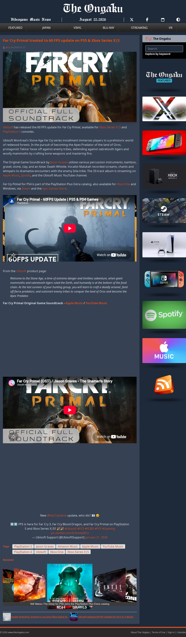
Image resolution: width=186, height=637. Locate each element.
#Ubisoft (71, 529)
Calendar (181, 632)
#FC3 (80, 529)
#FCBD (89, 529)
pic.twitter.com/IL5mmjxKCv (70, 533)
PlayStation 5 (12, 132)
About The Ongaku (140, 632)
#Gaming (108, 529)
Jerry (8, 47)
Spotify (26, 175)
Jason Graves (59, 162)
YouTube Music (96, 303)
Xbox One (123, 184)
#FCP (98, 529)
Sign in (171, 632)
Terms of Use (158, 632)
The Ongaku (162, 39)
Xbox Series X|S (110, 127)
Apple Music (11, 175)
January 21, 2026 (96, 537)
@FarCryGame (57, 515)
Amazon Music (68, 546)
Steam (26, 188)
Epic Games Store (54, 188)
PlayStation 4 (23, 552)
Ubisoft (8, 127)
